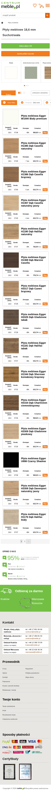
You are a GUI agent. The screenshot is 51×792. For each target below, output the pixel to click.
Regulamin (29, 669)
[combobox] (40, 92)
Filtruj (8, 94)
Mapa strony (30, 677)
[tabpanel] (11, 71)
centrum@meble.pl (33, 632)
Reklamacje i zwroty (9, 690)
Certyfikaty (10, 759)
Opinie (4, 673)
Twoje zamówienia (8, 706)
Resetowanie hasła (8, 715)
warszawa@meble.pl (34, 652)
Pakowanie (6, 681)
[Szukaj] (47, 15)
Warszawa (38, 599)
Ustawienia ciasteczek (9, 719)
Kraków (5, 599)
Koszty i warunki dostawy (10, 686)
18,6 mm (32, 103)
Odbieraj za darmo (29, 591)
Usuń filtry (11, 103)
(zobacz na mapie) (10, 645)
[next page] (28, 541)
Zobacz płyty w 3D (25, 46)
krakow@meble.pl (32, 645)
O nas (4, 669)
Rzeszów (37, 603)
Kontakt (8, 622)
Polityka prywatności (32, 673)
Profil (4, 710)
